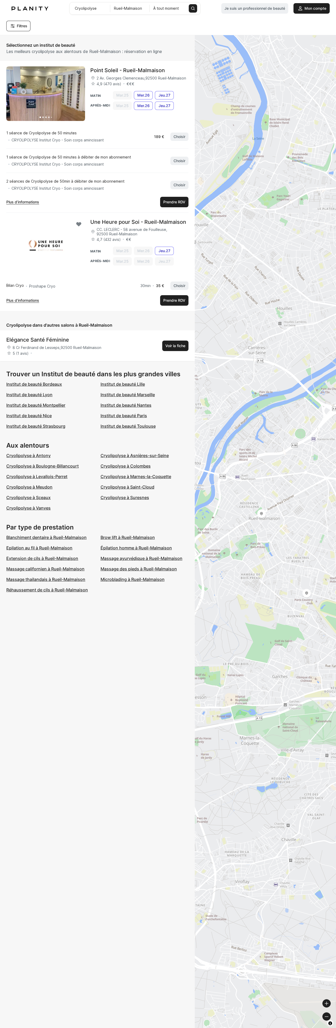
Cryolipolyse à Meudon (29, 487)
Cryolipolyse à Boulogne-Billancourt (42, 466)
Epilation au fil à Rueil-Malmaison (39, 547)
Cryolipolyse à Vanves (28, 508)
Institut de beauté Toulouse (128, 426)
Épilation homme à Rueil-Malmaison (136, 547)
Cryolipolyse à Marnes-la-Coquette (136, 476)
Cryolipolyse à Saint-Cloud (127, 487)
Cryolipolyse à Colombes (126, 466)
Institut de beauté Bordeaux (34, 384)
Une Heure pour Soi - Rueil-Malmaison (138, 222)
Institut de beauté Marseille (128, 394)
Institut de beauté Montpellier (35, 405)
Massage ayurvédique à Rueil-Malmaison (141, 558)
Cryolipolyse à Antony (28, 455)
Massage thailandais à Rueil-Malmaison (45, 579)
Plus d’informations (22, 202)
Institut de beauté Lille (123, 384)
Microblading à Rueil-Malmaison (133, 579)
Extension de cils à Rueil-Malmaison (42, 558)
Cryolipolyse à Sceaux (28, 497)
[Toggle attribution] (330, 1023)
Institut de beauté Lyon (29, 394)
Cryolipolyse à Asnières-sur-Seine (135, 455)
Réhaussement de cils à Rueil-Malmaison (47, 589)
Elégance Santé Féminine (37, 340)
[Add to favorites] (79, 73)
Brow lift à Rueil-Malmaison (128, 537)
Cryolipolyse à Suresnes (125, 497)
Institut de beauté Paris (124, 415)
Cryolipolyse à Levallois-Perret (36, 476)
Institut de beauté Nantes (126, 405)
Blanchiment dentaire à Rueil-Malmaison (46, 537)
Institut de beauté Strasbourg (35, 426)
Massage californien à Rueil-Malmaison (45, 568)
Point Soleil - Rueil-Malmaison (127, 70)
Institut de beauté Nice (29, 415)
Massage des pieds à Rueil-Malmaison (139, 568)
